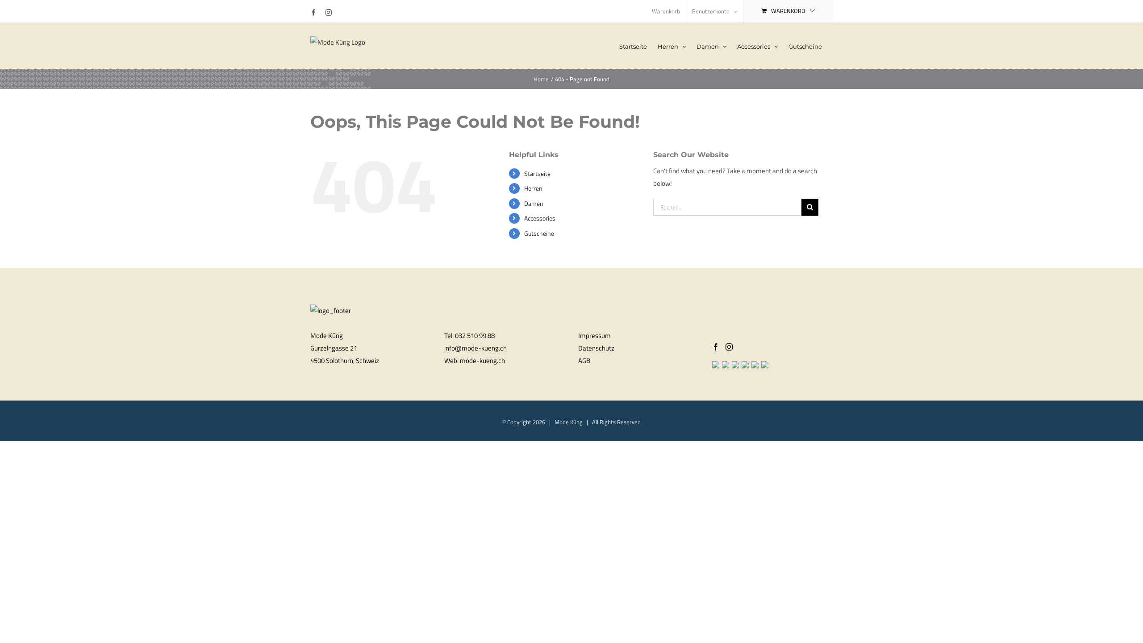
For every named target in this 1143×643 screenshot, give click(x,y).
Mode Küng (569, 422)
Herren (533, 188)
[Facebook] (715, 347)
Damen (533, 203)
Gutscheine (539, 233)
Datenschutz (596, 348)
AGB (584, 360)
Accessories (539, 218)
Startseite (537, 173)
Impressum (594, 335)
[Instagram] (729, 347)
